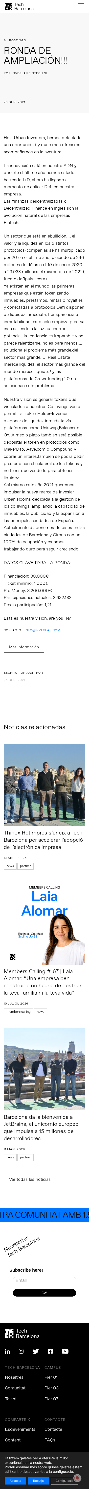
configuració (63, 1471)
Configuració (64, 1481)
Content (13, 1440)
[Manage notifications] (77, 1478)
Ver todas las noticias (30, 1180)
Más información (24, 647)
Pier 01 (51, 1377)
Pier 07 (51, 1399)
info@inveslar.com (42, 630)
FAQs (49, 1440)
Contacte (53, 1429)
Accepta (15, 1481)
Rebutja (38, 1481)
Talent (11, 1399)
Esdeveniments (20, 1429)
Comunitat (15, 1388)
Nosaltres (14, 1377)
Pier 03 (51, 1388)
